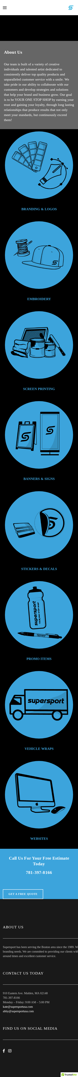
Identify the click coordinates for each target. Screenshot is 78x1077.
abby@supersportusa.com (18, 1011)
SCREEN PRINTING (39, 389)
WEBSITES (39, 839)
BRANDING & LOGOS (39, 209)
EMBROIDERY (39, 299)
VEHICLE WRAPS (39, 749)
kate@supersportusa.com (18, 1006)
